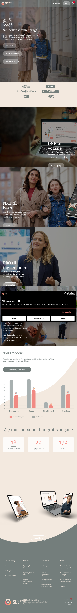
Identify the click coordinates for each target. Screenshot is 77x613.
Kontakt (7, 566)
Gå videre (38, 538)
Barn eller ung (12, 53)
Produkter (56, 3)
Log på (66, 3)
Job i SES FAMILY (10, 576)
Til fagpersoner (47, 579)
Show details (66, 312)
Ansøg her (10, 285)
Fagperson (10, 61)
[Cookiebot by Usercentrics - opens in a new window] (66, 293)
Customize (37, 318)
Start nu (9, 225)
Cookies (62, 586)
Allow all (63, 318)
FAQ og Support (10, 571)
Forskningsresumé (17, 370)
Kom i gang (56, 166)
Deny (14, 318)
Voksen (9, 46)
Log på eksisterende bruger (27, 581)
